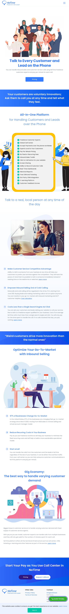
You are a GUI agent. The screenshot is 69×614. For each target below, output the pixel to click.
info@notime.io (52, 593)
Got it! (34, 610)
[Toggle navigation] (64, 3)
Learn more (43, 279)
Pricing (34, 79)
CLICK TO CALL (58, 599)
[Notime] (14, 3)
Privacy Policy (30, 593)
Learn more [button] (63, 606)
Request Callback (42, 577)
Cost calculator (26, 298)
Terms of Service (31, 595)
